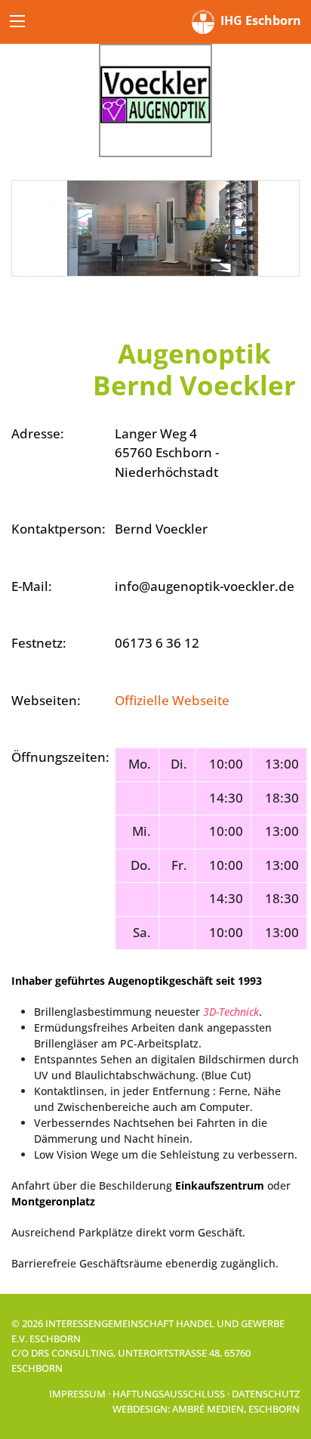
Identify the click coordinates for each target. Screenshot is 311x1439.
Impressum (77, 1393)
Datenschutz (266, 1393)
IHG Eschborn (257, 20)
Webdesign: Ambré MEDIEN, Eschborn (206, 1409)
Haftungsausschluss (168, 1393)
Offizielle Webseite (172, 700)
